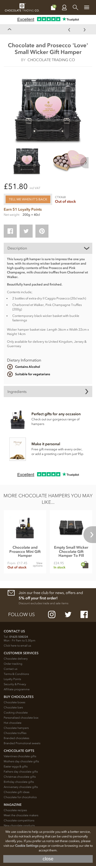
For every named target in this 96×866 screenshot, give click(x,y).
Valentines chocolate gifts (20, 756)
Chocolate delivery (16, 658)
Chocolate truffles (15, 733)
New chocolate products (19, 825)
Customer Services (21, 653)
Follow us (21, 614)
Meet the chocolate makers (21, 815)
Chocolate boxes (14, 702)
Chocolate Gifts (19, 751)
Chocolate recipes (15, 810)
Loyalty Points (12, 679)
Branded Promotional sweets (22, 743)
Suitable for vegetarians (32, 374)
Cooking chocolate (16, 712)
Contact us (10, 668)
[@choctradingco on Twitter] (68, 614)
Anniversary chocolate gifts (21, 787)
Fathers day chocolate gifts (21, 771)
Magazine (13, 805)
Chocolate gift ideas (16, 792)
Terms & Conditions (16, 674)
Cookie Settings (26, 846)
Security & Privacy (15, 684)
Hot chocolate (12, 722)
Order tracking (13, 663)
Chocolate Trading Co (51, 59)
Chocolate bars (13, 707)
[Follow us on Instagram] (51, 614)
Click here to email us (17, 645)
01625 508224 (18, 636)
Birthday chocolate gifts (19, 781)
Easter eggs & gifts (15, 766)
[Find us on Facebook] (84, 614)
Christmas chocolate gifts (20, 776)
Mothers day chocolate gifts (21, 761)
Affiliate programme (17, 689)
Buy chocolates (19, 697)
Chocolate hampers (16, 728)
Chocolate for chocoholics (20, 797)
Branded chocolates (16, 738)
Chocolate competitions (19, 820)
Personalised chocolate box (21, 717)
